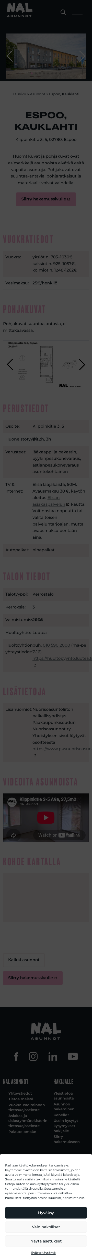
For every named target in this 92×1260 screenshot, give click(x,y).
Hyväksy (46, 1212)
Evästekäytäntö (43, 1253)
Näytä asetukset (46, 1241)
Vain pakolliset (46, 1226)
